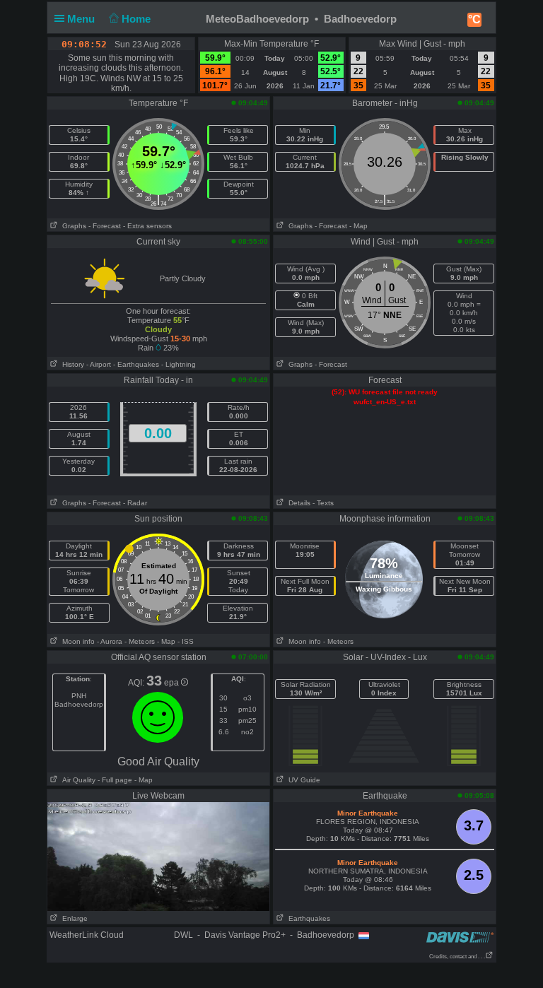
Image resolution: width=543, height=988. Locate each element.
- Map (358, 226)
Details (297, 503)
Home (137, 19)
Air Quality (76, 780)
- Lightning (178, 364)
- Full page (115, 780)
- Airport (98, 364)
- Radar (135, 503)
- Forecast (104, 226)
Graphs (72, 226)
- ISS (185, 641)
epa (172, 683)
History (71, 364)
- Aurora (109, 641)
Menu (82, 19)
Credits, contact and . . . (457, 956)
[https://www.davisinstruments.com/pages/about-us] (460, 937)
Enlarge (73, 918)
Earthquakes (307, 918)
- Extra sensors (147, 226)
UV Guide (302, 780)
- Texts (323, 503)
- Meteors (139, 641)
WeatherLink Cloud (86, 935)
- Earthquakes (136, 364)
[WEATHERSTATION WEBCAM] (158, 856)
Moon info (76, 641)
